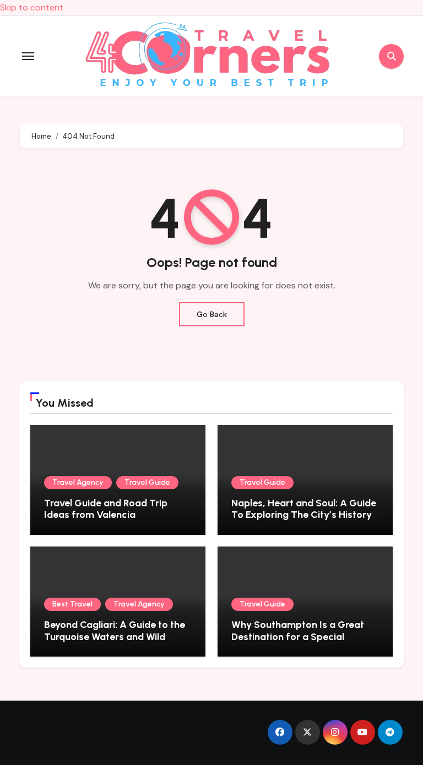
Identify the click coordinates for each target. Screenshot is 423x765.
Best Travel (72, 604)
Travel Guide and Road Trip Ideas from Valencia (105, 509)
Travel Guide (147, 482)
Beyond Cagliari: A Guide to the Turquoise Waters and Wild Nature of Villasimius (114, 636)
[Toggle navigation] (28, 56)
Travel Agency (78, 482)
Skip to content (31, 7)
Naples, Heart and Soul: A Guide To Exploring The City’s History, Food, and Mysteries (303, 515)
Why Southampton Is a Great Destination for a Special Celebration (297, 636)
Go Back (212, 314)
